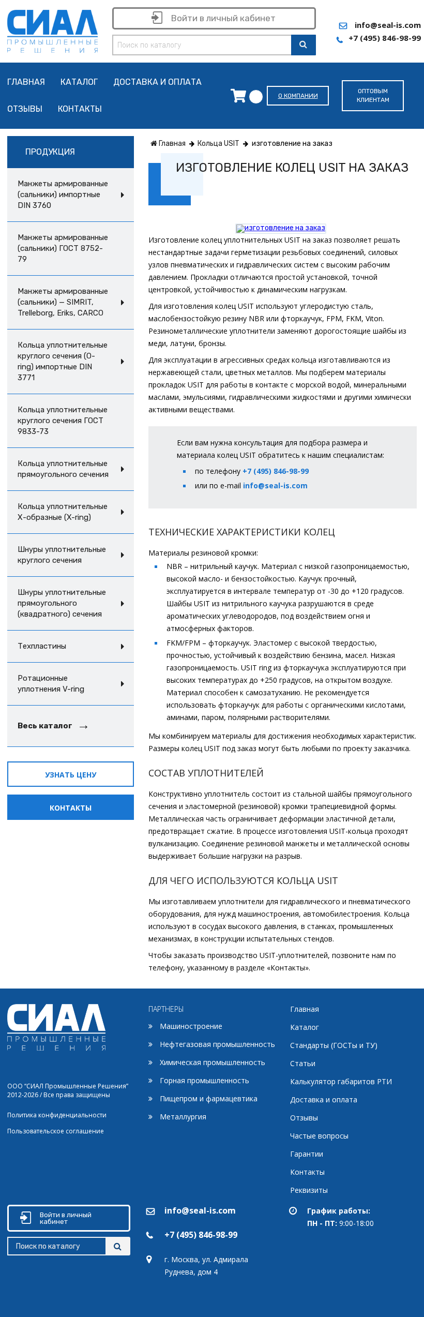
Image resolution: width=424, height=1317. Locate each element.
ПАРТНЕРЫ (166, 1009)
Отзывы (24, 109)
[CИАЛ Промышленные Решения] (52, 29)
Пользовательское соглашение (55, 1131)
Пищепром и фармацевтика (209, 1098)
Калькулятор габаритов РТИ (341, 1081)
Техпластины (42, 646)
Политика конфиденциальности (57, 1115)
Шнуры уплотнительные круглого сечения (62, 555)
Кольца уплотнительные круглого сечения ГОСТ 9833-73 (63, 420)
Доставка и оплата (157, 82)
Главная (26, 82)
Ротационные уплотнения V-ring (51, 684)
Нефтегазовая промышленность (217, 1044)
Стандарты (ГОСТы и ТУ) (333, 1045)
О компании (298, 95)
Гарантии (306, 1154)
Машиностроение (191, 1026)
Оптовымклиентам (373, 95)
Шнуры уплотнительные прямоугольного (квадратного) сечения (62, 603)
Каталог (79, 82)
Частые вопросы (319, 1136)
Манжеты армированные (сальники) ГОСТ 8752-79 (63, 248)
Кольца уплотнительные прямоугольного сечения (63, 469)
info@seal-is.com (388, 25)
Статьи (302, 1063)
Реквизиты (309, 1190)
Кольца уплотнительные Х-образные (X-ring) (63, 512)
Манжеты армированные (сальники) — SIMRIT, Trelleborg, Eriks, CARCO (63, 302)
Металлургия (183, 1116)
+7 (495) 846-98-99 (385, 38)
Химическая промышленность (212, 1062)
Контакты (80, 109)
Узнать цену (70, 775)
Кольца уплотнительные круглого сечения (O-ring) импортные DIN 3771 (63, 361)
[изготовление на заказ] (280, 227)
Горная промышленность (204, 1080)
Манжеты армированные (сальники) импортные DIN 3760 (63, 194)
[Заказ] (241, 96)
